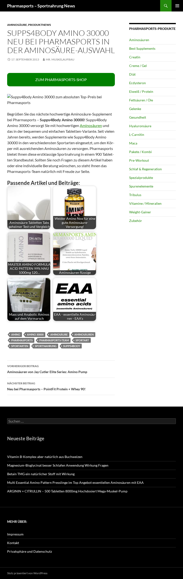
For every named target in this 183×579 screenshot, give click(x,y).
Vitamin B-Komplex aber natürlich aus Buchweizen (44, 457)
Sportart (82, 340)
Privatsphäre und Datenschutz (29, 551)
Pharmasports (22, 340)
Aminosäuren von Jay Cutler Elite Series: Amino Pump (47, 369)
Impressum (15, 534)
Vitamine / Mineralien (145, 203)
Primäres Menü (177, 5)
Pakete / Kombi (140, 152)
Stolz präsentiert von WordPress (27, 573)
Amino (15, 334)
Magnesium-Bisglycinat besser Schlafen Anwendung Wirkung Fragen (57, 465)
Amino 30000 (35, 334)
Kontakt (13, 543)
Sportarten (19, 345)
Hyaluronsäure (140, 126)
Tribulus (135, 195)
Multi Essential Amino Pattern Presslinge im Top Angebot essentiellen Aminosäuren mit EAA (75, 482)
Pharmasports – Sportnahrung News (41, 5)
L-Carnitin (136, 134)
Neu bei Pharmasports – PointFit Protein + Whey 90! (46, 386)
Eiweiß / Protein (141, 91)
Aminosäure (17, 25)
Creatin (134, 57)
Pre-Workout (139, 160)
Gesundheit (137, 117)
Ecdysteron (137, 83)
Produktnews (39, 25)
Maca (133, 143)
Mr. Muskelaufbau (60, 59)
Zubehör (135, 221)
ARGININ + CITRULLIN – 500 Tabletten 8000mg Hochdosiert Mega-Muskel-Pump (67, 491)
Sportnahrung (45, 345)
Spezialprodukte (141, 178)
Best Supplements (142, 48)
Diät (132, 74)
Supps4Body (71, 345)
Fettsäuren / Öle (141, 100)
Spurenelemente (141, 186)
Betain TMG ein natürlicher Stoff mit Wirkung (41, 474)
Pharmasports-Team (54, 340)
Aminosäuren (91, 125)
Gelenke (135, 109)
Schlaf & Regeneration (145, 169)
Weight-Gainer (140, 212)
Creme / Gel (138, 66)
